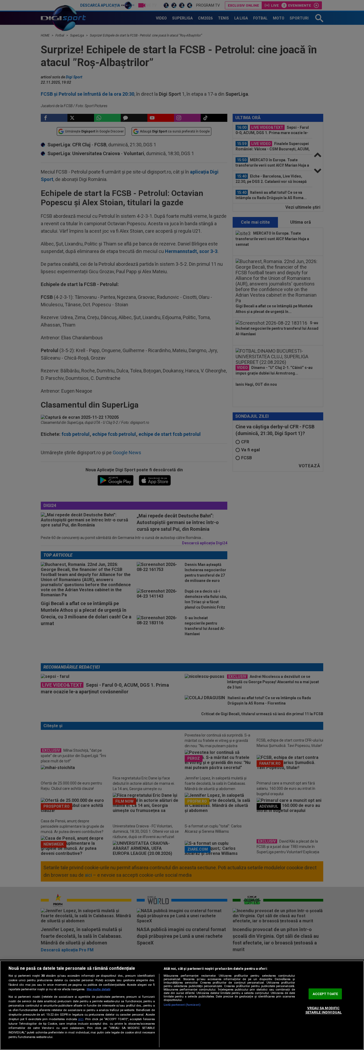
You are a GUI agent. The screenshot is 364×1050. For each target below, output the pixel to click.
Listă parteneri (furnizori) (182, 1005)
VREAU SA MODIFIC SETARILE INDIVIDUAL (323, 1010)
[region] (182, 1005)
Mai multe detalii (98, 989)
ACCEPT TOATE (325, 994)
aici (80, 1019)
